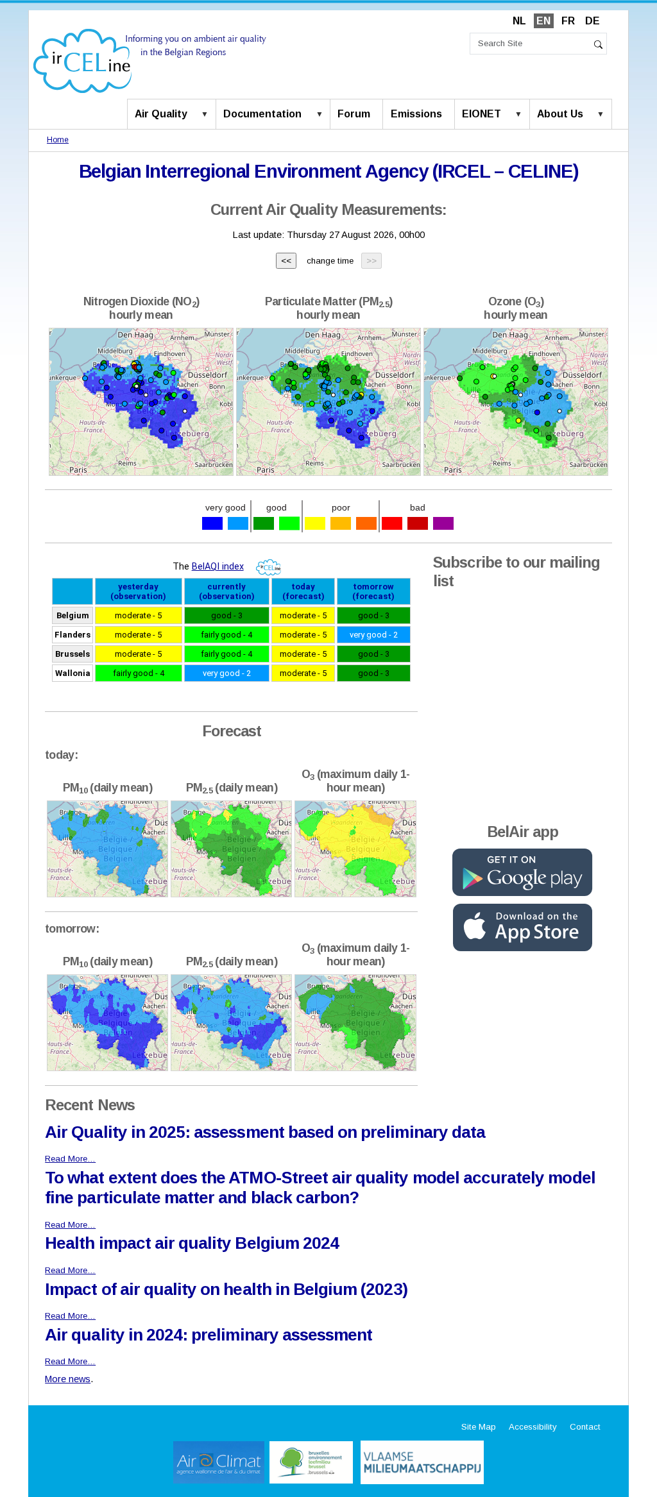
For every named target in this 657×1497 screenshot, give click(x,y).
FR (568, 20)
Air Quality (161, 113)
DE (592, 20)
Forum (353, 113)
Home (58, 139)
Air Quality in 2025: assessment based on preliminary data (265, 1132)
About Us (560, 113)
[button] (207, 114)
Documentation (262, 113)
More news (67, 1379)
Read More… (70, 1158)
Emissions (416, 113)
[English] (149, 60)
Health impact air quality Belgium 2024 (192, 1243)
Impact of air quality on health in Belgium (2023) (226, 1289)
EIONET (481, 113)
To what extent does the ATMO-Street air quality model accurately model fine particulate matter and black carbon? (320, 1187)
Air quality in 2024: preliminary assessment (208, 1334)
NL (519, 20)
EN (543, 20)
